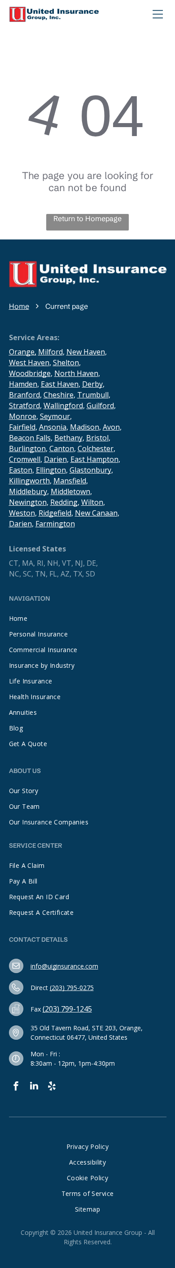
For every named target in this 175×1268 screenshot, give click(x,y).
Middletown (70, 491)
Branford (24, 395)
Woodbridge (30, 373)
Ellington (51, 470)
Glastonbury (90, 470)
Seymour (55, 416)
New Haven (85, 352)
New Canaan (96, 513)
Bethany (68, 438)
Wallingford (63, 405)
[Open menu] (158, 14)
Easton (20, 470)
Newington (28, 502)
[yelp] (52, 1087)
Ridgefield (55, 513)
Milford (50, 352)
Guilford (100, 405)
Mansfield (69, 481)
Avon (111, 427)
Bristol (97, 438)
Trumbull (93, 395)
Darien (55, 459)
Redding (64, 502)
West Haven (29, 362)
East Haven (60, 384)
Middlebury (28, 491)
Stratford (24, 405)
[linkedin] (34, 1087)
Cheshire (59, 395)
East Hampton (94, 459)
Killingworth (29, 481)
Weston (22, 513)
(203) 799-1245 (67, 1009)
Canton (61, 448)
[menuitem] (87, 618)
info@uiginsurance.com (64, 966)
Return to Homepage (87, 218)
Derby (92, 384)
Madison (84, 427)
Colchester (96, 448)
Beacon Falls (30, 438)
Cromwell (24, 459)
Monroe (22, 416)
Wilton (92, 502)
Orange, (22, 352)
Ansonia (52, 427)
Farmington (55, 524)
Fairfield (22, 427)
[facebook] (16, 1087)
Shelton (66, 362)
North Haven (76, 373)
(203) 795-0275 (72, 987)
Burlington (27, 448)
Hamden (23, 384)
